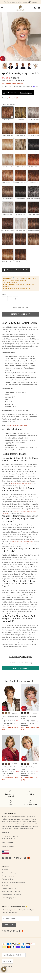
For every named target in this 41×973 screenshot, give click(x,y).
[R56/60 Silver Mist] (8, 207)
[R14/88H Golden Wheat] (8, 144)
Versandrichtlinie (7, 879)
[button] (12, 117)
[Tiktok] (14, 858)
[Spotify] (25, 858)
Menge (4, 294)
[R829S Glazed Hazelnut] (33, 223)
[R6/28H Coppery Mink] (33, 207)
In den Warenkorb (20, 307)
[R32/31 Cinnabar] (33, 176)
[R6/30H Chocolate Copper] (8, 223)
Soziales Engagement (9, 898)
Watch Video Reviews (17, 270)
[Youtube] (10, 858)
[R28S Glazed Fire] (33, 160)
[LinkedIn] (21, 858)
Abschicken (8, 925)
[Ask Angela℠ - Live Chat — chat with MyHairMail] (3, 969)
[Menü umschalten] (2, 8)
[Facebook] (3, 858)
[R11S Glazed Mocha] (20, 112)
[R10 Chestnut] (8, 112)
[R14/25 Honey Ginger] (33, 128)
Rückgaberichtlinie (8, 876)
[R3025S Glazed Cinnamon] (20, 176)
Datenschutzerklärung (9, 873)
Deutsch (6, 961)
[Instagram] (6, 858)
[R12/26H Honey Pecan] (8, 128)
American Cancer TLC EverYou (12, 895)
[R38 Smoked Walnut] (8, 192)
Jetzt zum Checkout (20, 314)
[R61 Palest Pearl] (20, 223)
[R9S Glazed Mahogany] (20, 239)
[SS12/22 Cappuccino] (33, 239)
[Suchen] (6, 8)
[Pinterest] (17, 858)
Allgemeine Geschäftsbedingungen (13, 882)
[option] (20, 36)
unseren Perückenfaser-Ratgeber (22, 541)
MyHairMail (9, 966)
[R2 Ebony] (33, 144)
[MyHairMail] (20, 8)
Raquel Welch (13, 98)
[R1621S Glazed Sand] (20, 144)
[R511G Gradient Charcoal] (33, 192)
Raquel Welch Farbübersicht (17, 425)
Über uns (5, 870)
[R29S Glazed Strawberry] (8, 176)
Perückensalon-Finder (9, 888)
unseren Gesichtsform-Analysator (22, 483)
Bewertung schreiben (20, 668)
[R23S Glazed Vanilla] (8, 160)
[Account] (34, 8)
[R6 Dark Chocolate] (20, 207)
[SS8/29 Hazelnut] (20, 255)
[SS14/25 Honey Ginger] (8, 255)
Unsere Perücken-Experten (11, 892)
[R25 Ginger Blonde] (20, 160)
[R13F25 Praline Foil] (20, 128)
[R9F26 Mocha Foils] (8, 239)
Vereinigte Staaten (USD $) (12, 955)
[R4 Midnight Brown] (20, 192)
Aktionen (5, 885)
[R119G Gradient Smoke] (33, 112)
